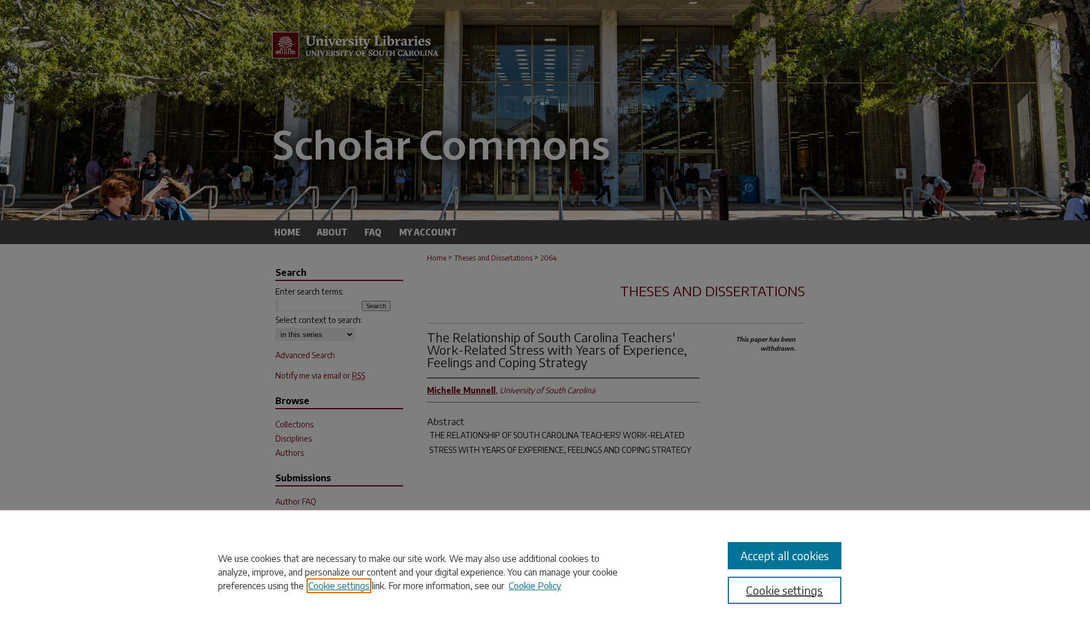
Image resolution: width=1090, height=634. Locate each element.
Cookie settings (339, 585)
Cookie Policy (535, 585)
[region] (545, 571)
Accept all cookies (784, 555)
